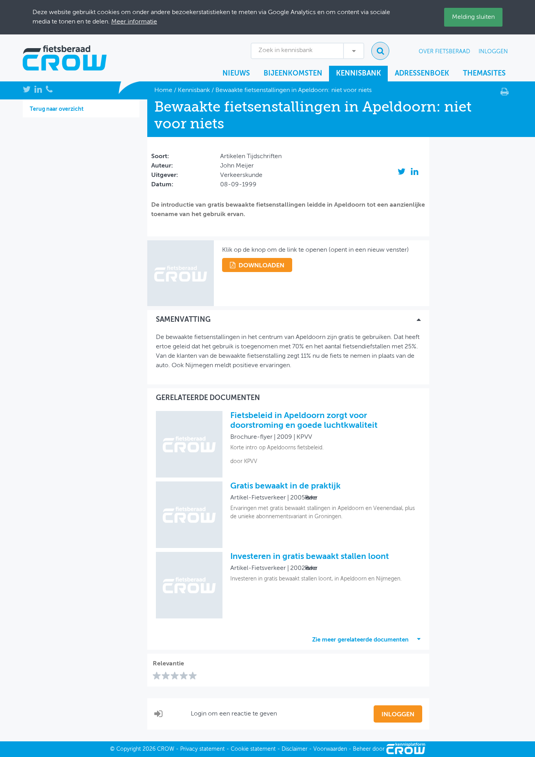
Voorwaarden (330, 749)
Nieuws (236, 73)
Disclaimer (294, 749)
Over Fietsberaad (444, 51)
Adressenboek (422, 73)
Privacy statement (202, 749)
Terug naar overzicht (56, 109)
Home (163, 90)
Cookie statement (253, 749)
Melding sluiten (473, 17)
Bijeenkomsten (293, 73)
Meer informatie (134, 22)
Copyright (128, 749)
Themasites (484, 73)
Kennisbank (358, 73)
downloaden (261, 266)
